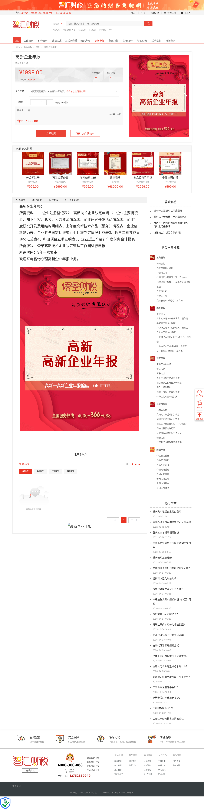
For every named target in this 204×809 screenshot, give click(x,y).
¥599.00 (170, 186)
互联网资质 (71, 40)
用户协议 (176, 761)
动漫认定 (161, 437)
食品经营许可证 (142, 177)
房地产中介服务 (164, 364)
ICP (110, 30)
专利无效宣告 (163, 474)
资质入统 (161, 368)
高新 (38, 47)
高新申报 (99, 40)
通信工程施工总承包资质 (168, 392)
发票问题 (132, 765)
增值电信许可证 (69, 30)
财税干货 (161, 765)
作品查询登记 (163, 460)
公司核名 (161, 263)
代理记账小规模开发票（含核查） (172, 277)
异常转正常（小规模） (167, 332)
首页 (16, 40)
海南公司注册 (88, 177)
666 (63, 102)
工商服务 (28, 40)
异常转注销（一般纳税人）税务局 (172, 318)
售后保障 (176, 765)
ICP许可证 (148, 774)
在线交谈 (30, 770)
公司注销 (82, 30)
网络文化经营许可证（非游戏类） (172, 423)
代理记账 (56, 30)
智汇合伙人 (118, 774)
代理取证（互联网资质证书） (170, 442)
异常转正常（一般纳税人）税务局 (172, 327)
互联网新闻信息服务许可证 (169, 433)
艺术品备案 (162, 410)
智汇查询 (142, 40)
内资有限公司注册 (165, 268)
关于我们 (118, 765)
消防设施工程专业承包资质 (169, 382)
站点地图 (161, 774)
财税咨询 (102, 30)
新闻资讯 (170, 40)
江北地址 (147, 770)
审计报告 (161, 313)
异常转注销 (162, 291)
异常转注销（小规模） (167, 323)
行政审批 (113, 40)
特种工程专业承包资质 (167, 396)
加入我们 (118, 770)
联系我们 (156, 40)
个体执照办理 (170, 177)
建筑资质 (57, 40)
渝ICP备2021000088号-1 (122, 793)
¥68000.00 (115, 186)
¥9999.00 (60, 186)
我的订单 (155, 13)
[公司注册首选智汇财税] (25, 26)
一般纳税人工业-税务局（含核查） (173, 346)
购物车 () (171, 13)
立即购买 (51, 133)
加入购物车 (88, 133)
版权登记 (147, 765)
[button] (132, 95)
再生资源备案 (60, 177)
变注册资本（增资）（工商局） (171, 300)
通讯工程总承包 (164, 387)
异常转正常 (162, 296)
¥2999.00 (142, 186)
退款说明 (132, 761)
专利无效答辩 (163, 478)
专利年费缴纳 (163, 488)
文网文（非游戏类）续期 (168, 414)
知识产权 (85, 40)
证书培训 (161, 373)
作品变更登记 (163, 469)
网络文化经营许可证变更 (168, 419)
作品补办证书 (163, 465)
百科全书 (161, 761)
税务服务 (42, 40)
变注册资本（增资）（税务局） (171, 351)
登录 (133, 13)
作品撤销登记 (163, 455)
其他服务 (128, 40)
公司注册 (92, 30)
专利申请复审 (163, 483)
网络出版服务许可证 (166, 428)
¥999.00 (33, 186)
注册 (143, 13)
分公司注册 (33, 177)
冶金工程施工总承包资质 (168, 378)
